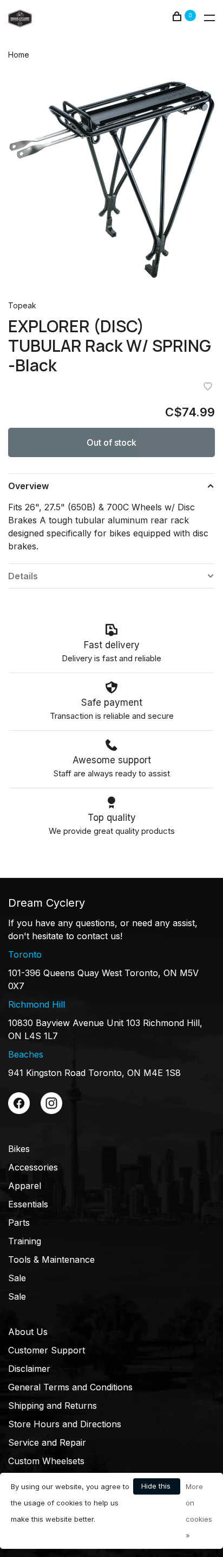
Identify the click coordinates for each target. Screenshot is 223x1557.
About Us (28, 1331)
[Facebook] (19, 1110)
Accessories (33, 1167)
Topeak (22, 305)
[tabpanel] (111, 179)
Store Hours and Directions (64, 1424)
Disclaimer (29, 1368)
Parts (19, 1222)
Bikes (19, 1148)
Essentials (28, 1204)
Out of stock (111, 442)
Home (18, 54)
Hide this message (156, 1488)
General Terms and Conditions (70, 1387)
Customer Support (46, 1350)
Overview (28, 485)
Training (24, 1241)
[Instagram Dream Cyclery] (51, 1110)
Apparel (24, 1185)
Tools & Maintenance (51, 1259)
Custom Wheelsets (46, 1460)
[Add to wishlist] (208, 387)
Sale (17, 1278)
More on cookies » (199, 1511)
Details (23, 576)
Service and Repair (47, 1442)
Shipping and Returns (52, 1405)
